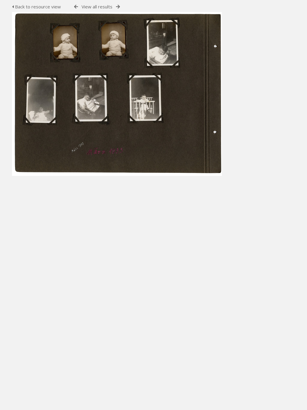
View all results (97, 7)
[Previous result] (76, 7)
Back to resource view (37, 7)
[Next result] (118, 7)
